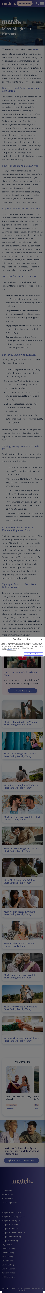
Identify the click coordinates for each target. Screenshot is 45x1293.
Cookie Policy (11, 649)
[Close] (41, 639)
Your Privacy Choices (33, 654)
